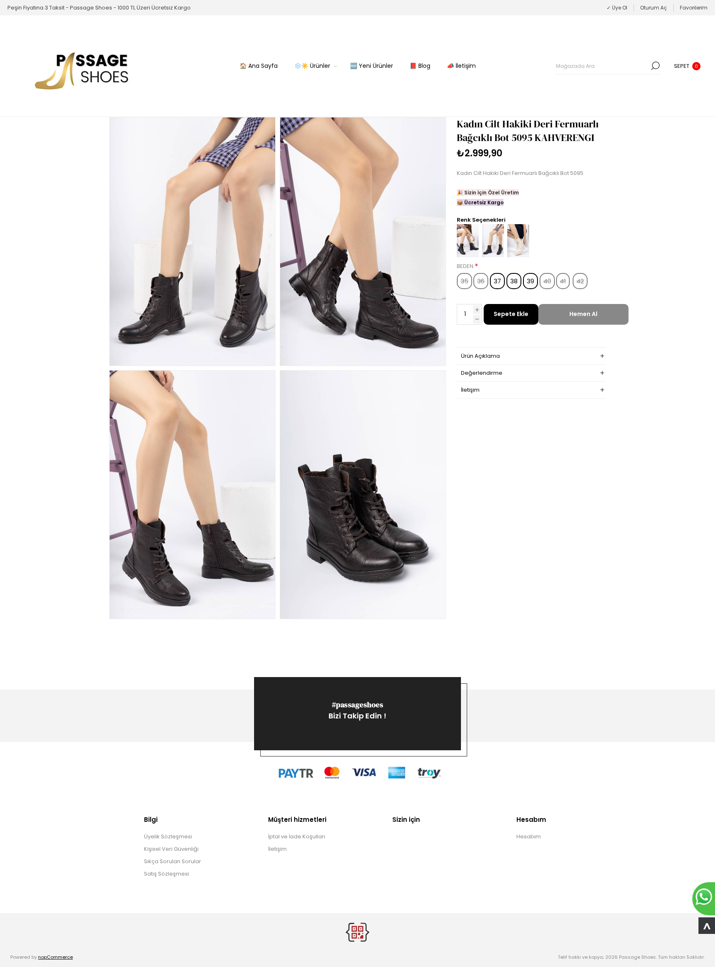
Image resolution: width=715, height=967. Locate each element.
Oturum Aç (653, 7)
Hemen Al (583, 314)
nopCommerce (55, 957)
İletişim (277, 849)
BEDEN (466, 266)
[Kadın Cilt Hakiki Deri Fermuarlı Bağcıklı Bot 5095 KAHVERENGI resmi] (192, 241)
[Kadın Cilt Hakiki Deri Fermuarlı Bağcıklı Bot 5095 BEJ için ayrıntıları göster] (518, 255)
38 (514, 281)
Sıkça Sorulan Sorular (172, 861)
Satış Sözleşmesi (166, 874)
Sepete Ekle (511, 314)
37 (497, 281)
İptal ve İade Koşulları (296, 836)
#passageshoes (358, 704)
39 (530, 281)
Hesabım (528, 836)
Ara (655, 65)
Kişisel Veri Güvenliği (171, 849)
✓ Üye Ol (617, 7)
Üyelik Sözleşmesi (168, 836)
